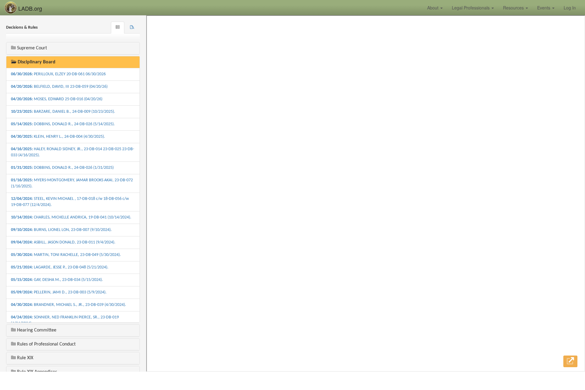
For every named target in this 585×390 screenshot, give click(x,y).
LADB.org (29, 8)
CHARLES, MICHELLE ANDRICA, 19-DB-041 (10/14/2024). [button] (71, 217)
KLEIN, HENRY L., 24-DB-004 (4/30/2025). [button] (58, 136)
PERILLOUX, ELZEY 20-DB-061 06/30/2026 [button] (58, 74)
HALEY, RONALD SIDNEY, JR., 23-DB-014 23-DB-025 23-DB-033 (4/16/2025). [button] (72, 152)
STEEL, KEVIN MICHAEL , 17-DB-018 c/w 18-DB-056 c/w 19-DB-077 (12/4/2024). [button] (70, 202)
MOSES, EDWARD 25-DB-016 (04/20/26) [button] (56, 99)
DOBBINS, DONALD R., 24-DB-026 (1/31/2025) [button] (62, 167)
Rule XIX (24, 358)
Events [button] (544, 8)
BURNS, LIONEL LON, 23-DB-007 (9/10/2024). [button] (61, 230)
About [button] (433, 8)
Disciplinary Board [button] (35, 62)
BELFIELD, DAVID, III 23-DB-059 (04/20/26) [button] (59, 86)
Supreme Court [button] (31, 48)
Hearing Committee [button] (36, 330)
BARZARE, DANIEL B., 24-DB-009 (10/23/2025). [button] (63, 111)
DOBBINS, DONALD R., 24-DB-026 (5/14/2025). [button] (63, 124)
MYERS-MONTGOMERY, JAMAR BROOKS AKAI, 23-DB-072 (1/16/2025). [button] (72, 183)
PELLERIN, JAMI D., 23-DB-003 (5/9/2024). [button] (59, 292)
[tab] (132, 28)
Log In (570, 8)
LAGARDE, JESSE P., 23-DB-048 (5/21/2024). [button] (59, 267)
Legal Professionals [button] (471, 8)
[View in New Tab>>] (570, 361)
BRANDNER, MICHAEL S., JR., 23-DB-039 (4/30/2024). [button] (68, 305)
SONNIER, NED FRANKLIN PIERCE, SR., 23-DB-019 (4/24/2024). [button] (65, 320)
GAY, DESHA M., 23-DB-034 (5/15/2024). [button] (57, 280)
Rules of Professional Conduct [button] (46, 344)
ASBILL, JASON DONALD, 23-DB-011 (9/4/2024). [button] (63, 242)
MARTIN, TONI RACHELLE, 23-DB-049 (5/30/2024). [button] (66, 255)
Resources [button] (514, 8)
